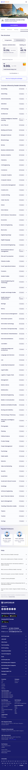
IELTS (2, 715)
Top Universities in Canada (7, 694)
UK (2, 682)
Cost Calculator (4, 706)
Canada (3, 684)
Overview (3, 29)
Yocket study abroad (5, 745)
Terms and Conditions (6, 751)
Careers (16, 682)
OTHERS (21, 765)
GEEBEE (3, 747)
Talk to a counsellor (5, 704)
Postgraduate (8, 40)
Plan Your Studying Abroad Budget (14, 78)
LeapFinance (17, 701)
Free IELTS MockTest (5, 701)
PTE (15, 710)
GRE (15, 712)
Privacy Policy (4, 749)
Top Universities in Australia (7, 696)
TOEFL (16, 708)
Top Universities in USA (6, 692)
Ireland (2, 687)
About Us (17, 680)
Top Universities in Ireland (6, 697)
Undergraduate (20, 40)
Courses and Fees (24, 29)
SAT (15, 709)
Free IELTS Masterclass (6, 703)
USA (2, 680)
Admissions (9, 29)
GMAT (16, 713)
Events (2, 712)
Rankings (16, 29)
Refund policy (4, 752)
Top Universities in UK (6, 693)
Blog (2, 708)
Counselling (3, 717)
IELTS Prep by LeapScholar (20, 703)
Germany (3, 688)
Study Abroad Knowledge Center (6, 710)
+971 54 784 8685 (12, 739)
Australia (3, 685)
